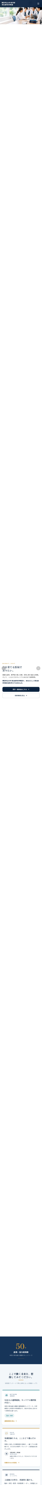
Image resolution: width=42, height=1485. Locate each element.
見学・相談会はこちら (20, 689)
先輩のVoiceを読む (10, 1463)
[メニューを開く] (38, 4)
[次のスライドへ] (38, 668)
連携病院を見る (9, 1421)
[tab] (19, 1333)
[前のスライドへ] (4, 668)
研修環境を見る (20, 695)
